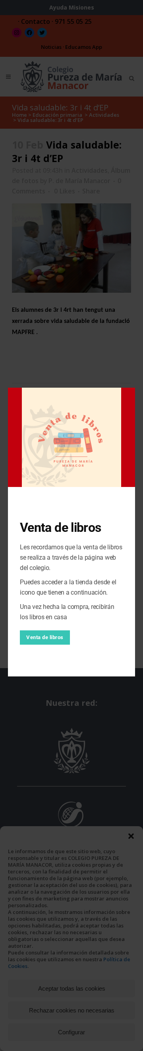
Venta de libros (45, 637)
